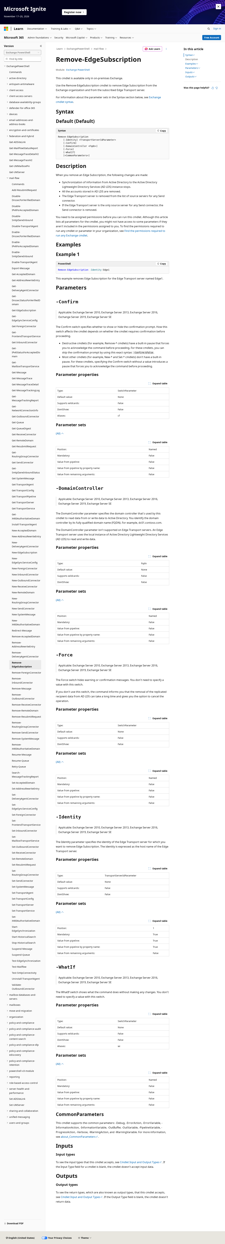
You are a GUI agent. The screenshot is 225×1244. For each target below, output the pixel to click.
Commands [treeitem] (15, 72)
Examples (190, 63)
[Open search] (208, 29)
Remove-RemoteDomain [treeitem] (25, 710)
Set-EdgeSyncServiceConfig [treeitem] (25, 806)
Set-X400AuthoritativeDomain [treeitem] (26, 918)
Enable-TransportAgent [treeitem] (24, 262)
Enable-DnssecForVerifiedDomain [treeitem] (26, 234)
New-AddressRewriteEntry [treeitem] (26, 536)
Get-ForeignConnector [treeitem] (24, 326)
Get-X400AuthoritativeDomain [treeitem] (26, 516)
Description (191, 59)
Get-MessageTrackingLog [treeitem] (26, 390)
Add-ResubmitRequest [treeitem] (24, 190)
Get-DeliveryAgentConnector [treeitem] (25, 288)
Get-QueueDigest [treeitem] (21, 428)
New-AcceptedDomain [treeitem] (24, 530)
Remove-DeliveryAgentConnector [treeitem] (25, 654)
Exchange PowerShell (78, 69)
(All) (58, 433)
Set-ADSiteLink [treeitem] (17, 1098)
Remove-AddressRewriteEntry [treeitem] (23, 644)
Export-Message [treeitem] (21, 268)
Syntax (189, 55)
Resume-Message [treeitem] (21, 754)
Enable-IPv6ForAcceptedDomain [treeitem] (25, 244)
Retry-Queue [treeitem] (19, 766)
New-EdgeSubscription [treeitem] (24, 552)
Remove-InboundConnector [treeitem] (22, 680)
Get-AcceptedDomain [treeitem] (23, 274)
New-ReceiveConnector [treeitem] (24, 586)
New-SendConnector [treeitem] (23, 608)
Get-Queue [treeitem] (18, 422)
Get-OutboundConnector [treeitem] (25, 416)
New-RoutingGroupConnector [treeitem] (25, 600)
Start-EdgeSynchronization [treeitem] (23, 928)
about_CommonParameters (78, 1137)
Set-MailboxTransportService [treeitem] (25, 838)
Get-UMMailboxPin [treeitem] (19, 166)
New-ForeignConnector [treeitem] (24, 568)
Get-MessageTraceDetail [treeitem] (25, 384)
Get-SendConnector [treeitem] (22, 462)
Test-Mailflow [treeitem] (19, 966)
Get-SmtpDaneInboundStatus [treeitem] (26, 470)
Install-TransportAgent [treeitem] (24, 524)
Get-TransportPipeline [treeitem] (24, 496)
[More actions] (166, 49)
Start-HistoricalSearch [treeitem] (24, 936)
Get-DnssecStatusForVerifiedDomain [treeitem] (26, 300)
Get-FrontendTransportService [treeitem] (26, 334)
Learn (59, 48)
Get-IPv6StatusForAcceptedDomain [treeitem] (26, 352)
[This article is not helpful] (217, 88)
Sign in (217, 28)
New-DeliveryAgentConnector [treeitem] (25, 544)
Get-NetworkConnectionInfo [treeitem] (25, 408)
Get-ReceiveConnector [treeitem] (24, 434)
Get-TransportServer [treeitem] (23, 502)
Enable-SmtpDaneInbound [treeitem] (22, 254)
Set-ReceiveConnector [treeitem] (24, 852)
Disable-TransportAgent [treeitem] (25, 226)
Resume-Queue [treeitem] (20, 760)
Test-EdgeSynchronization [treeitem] (26, 960)
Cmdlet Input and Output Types (139, 1162)
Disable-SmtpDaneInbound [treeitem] (22, 218)
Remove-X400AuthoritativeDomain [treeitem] (26, 746)
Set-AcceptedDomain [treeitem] (23, 782)
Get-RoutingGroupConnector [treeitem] (25, 454)
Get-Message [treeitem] (19, 372)
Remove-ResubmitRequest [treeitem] (26, 716)
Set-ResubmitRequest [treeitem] (24, 864)
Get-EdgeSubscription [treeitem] (24, 310)
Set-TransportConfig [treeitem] (23, 898)
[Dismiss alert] (218, 6)
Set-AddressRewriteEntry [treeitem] (25, 788)
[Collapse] (41, 46)
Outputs (189, 76)
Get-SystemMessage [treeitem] (23, 478)
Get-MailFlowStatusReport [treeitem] (23, 148)
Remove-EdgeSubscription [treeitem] (22, 664)
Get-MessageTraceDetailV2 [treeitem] (24, 154)
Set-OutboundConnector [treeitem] (25, 846)
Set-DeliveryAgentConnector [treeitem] (25, 796)
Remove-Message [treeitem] (21, 688)
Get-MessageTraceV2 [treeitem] (20, 160)
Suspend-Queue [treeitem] (21, 954)
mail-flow (99, 48)
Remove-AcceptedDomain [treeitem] (26, 636)
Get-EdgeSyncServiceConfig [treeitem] (25, 318)
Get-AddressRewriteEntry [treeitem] (26, 280)
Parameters (191, 68)
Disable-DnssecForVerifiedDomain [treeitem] (26, 198)
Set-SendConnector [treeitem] (22, 880)
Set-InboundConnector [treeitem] (24, 830)
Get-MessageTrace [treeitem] (22, 378)
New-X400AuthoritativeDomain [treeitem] (26, 622)
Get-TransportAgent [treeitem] (23, 484)
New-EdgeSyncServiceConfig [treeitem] (25, 560)
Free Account (211, 37)
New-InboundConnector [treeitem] (25, 574)
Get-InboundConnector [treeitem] (24, 342)
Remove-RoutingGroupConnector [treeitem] (25, 724)
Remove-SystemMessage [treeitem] (25, 738)
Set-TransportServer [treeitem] (23, 904)
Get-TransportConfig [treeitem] (23, 490)
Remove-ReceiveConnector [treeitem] (26, 704)
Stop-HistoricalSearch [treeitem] (24, 942)
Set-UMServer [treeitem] (16, 1104)
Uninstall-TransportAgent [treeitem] (26, 978)
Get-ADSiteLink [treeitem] (17, 142)
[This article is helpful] (213, 88)
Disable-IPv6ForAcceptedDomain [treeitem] (25, 208)
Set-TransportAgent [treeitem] (22, 892)
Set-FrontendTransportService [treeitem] (26, 822)
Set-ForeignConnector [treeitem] (24, 814)
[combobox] (22, 52)
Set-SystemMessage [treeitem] (23, 886)
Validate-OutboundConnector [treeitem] (23, 986)
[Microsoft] (6, 29)
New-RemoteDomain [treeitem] (23, 592)
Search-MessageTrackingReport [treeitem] (25, 774)
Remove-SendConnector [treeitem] (25, 732)
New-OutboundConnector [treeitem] (26, 580)
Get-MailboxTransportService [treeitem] (25, 364)
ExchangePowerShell (78, 48)
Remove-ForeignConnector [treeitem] (26, 672)
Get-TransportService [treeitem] (23, 508)
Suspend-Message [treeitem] (22, 948)
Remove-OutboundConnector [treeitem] (23, 696)
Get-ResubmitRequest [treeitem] (24, 446)
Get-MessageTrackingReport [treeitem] (25, 398)
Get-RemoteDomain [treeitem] (22, 440)
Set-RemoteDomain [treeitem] (22, 858)
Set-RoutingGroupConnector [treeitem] (25, 872)
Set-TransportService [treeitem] (23, 910)
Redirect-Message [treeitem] (22, 630)
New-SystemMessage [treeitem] (23, 614)
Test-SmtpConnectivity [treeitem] (24, 972)
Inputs (189, 72)
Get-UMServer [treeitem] (17, 172)
